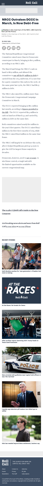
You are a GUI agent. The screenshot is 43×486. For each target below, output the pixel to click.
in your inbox (11, 226)
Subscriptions (25, 474)
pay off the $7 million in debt (25, 75)
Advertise (24, 469)
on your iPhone (24, 226)
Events (4, 471)
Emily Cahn (7, 41)
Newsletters (5, 474)
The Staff (14, 474)
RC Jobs (24, 471)
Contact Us (15, 469)
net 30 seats (31, 158)
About (3, 469)
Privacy (14, 471)
